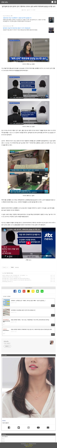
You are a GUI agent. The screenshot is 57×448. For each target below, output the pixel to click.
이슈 (5, 273)
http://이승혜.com (6, 15)
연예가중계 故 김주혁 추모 (6, 281)
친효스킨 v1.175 (28, 446)
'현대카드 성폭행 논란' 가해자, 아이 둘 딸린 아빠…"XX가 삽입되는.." (14, 275)
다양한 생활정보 (7, 343)
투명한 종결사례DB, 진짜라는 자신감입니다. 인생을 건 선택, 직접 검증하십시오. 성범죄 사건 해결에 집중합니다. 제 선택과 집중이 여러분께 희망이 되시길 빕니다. (24, 20)
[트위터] (19, 291)
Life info (4, 2)
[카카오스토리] (33, 291)
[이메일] (48, 428)
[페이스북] (15, 291)
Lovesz (27, 443)
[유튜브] (38, 428)
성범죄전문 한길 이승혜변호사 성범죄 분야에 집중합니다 (17, 18)
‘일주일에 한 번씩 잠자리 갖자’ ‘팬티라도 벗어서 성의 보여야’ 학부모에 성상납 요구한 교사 (28, 6)
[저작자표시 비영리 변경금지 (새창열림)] (17, 267)
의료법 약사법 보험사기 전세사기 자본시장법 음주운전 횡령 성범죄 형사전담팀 (20, 30)
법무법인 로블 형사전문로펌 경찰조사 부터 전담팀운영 (16, 28)
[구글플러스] (24, 291)
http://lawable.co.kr (7, 26)
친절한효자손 (30, 445)
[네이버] (37, 291)
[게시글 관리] (7, 267)
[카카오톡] (28, 291)
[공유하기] (6, 267)
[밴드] (42, 291)
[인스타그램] (28, 428)
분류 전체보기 (5, 436)
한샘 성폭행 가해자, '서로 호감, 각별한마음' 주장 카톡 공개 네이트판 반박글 (15, 278)
